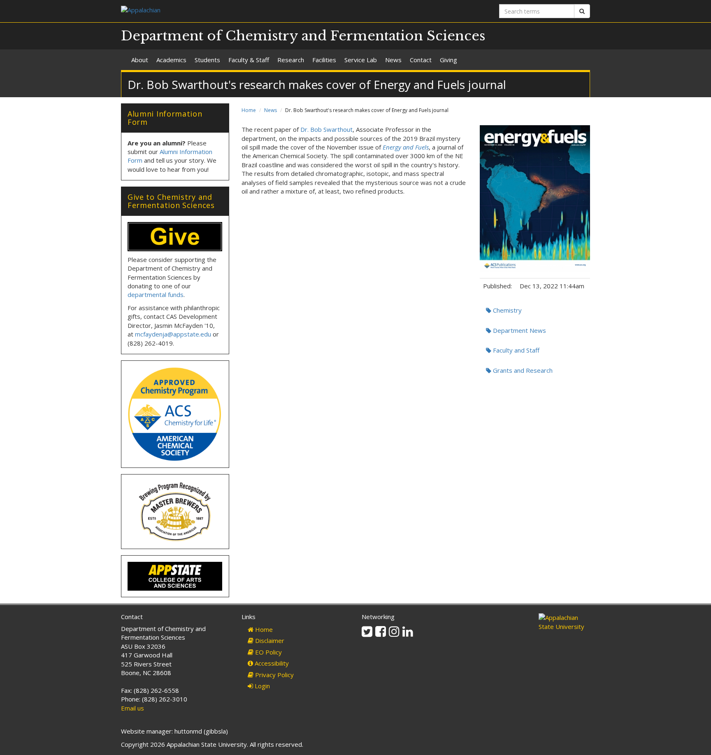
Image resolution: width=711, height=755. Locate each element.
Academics (171, 60)
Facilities (324, 60)
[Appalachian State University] (235, 11)
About (139, 60)
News (393, 60)
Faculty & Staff (248, 60)
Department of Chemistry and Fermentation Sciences (303, 36)
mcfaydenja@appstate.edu (173, 334)
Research (290, 60)
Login (261, 686)
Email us (132, 708)
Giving (448, 60)
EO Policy (267, 652)
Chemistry (506, 310)
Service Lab (360, 60)
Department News (518, 330)
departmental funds (156, 294)
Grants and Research (522, 370)
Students (207, 60)
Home (249, 110)
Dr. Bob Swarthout (326, 129)
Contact (421, 60)
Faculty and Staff (515, 350)
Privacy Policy (273, 675)
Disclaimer (268, 640)
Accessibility (271, 663)
